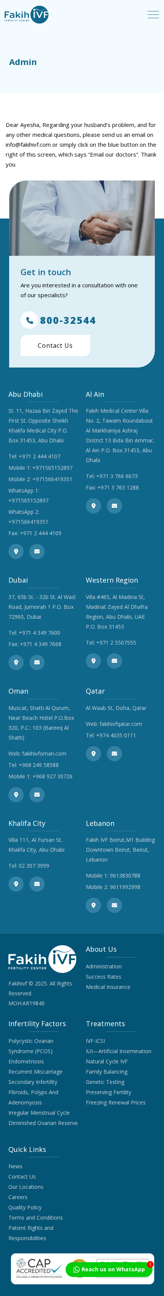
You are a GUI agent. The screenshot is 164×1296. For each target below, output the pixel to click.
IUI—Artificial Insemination (118, 1051)
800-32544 (68, 320)
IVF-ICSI (95, 1040)
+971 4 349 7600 (39, 632)
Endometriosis (26, 1061)
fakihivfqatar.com (121, 723)
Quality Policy (25, 1207)
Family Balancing (106, 1071)
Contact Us (55, 345)
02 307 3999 (34, 865)
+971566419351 (52, 479)
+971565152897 (52, 467)
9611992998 (125, 886)
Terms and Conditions (35, 1217)
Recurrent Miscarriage (35, 1071)
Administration (104, 966)
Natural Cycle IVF (107, 1061)
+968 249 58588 (39, 764)
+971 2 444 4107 (39, 456)
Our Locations (25, 1186)
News (15, 1166)
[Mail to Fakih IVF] (37, 551)
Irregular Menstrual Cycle (39, 1112)
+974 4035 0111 (116, 735)
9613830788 (125, 875)
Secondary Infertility (32, 1081)
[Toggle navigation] (153, 14)
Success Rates (103, 976)
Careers (17, 1197)
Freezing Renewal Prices (116, 1102)
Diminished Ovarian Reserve (43, 1122)
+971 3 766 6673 (117, 476)
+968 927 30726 (52, 776)
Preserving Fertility (108, 1092)
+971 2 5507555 (116, 642)
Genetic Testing (105, 1081)
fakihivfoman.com (44, 753)
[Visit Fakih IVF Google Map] (16, 551)
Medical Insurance (108, 986)
